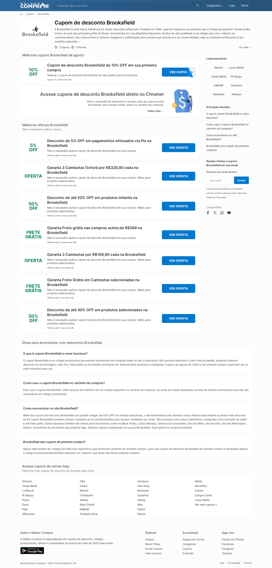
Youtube (227, 553)
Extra (25, 504)
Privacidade (234, 563)
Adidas (84, 499)
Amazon (236, 94)
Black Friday (152, 544)
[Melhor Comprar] (35, 5)
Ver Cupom (181, 72)
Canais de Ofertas (233, 539)
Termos (248, 563)
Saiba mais (154, 110)
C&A (82, 481)
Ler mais (244, 47)
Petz (25, 509)
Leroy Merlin (236, 67)
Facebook (228, 544)
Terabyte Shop (89, 513)
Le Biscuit (28, 490)
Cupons (30, 14)
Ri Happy (236, 76)
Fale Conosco (153, 553)
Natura (141, 513)
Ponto (25, 499)
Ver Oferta (178, 148)
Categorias (189, 544)
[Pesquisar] (198, 6)
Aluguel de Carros (193, 539)
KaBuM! (218, 85)
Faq (222, 563)
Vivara (83, 485)
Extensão (188, 553)
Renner (218, 67)
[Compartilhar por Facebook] (208, 213)
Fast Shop (143, 485)
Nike (140, 504)
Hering (141, 499)
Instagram (228, 548)
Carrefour (143, 495)
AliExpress (28, 513)
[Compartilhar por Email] (229, 213)
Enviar (241, 180)
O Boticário (86, 495)
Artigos (149, 539)
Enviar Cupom (153, 548)
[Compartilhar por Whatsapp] (222, 213)
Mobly (198, 481)
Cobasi (199, 490)
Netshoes (218, 94)
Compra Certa (203, 495)
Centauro (236, 85)
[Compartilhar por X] (215, 213)
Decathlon (201, 485)
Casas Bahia (218, 76)
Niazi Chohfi (87, 504)
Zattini (141, 509)
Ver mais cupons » (206, 504)
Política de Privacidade (216, 197)
